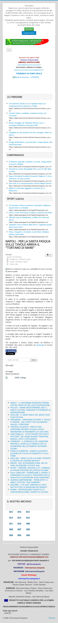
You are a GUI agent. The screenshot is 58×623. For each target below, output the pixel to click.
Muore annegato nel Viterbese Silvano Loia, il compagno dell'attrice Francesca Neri (26, 123)
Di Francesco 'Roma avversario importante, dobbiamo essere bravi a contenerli (30, 206)
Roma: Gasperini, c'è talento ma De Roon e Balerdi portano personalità (29, 233)
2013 (19, 517)
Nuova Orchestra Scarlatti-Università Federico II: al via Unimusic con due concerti (30, 177)
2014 (11, 517)
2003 (28, 535)
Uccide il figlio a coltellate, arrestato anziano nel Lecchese (27, 114)
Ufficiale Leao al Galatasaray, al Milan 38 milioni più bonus (29, 218)
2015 (28, 511)
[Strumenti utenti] (48, 255)
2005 (11, 535)
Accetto (29, 29)
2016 (19, 511)
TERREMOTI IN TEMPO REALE (29, 73)
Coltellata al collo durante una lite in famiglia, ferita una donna (30, 133)
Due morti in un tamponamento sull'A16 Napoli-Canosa (30, 183)
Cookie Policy (29, 33)
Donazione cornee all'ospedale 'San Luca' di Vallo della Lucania (30, 170)
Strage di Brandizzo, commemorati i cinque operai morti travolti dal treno (30, 143)
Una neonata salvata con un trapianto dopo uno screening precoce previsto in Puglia (27, 104)
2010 (19, 523)
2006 (28, 529)
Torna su (52, 618)
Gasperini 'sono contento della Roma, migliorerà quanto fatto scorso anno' (30, 225)
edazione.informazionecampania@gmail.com (29, 70)
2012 (28, 517)
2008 (11, 529)
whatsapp (40, 345)
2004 (19, 535)
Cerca (33, 359)
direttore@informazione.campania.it (29, 65)
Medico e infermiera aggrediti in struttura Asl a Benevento (27, 189)
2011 (11, 523)
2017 (11, 511)
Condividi (11, 351)
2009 (28, 523)
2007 (19, 529)
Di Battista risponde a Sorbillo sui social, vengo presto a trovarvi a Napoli (30, 162)
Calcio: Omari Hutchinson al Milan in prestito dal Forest (30, 212)
